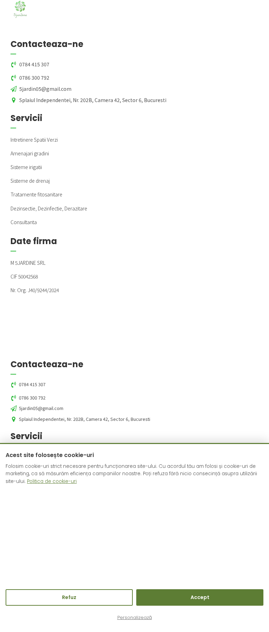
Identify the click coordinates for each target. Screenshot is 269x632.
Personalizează (134, 617)
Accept (200, 597)
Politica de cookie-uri (52, 481)
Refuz (69, 597)
